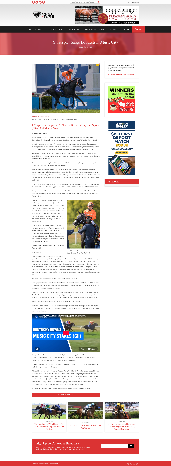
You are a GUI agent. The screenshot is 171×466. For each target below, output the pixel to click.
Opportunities (135, 2)
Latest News (73, 29)
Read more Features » (66, 395)
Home (127, 2)
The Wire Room (56, 29)
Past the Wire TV (36, 29)
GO (131, 446)
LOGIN (139, 29)
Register (125, 29)
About (113, 29)
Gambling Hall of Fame (95, 29)
